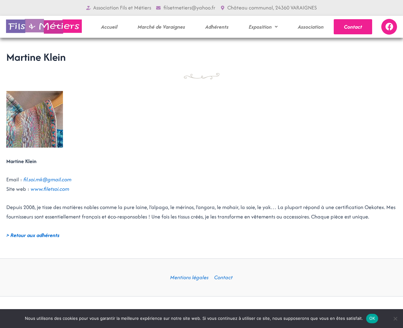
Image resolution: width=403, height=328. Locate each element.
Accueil (109, 27)
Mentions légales (189, 277)
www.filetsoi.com (50, 189)
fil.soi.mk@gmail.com (47, 179)
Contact (353, 27)
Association (311, 27)
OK (372, 318)
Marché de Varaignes (161, 27)
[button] (263, 26)
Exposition (260, 27)
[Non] (395, 318)
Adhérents (217, 27)
